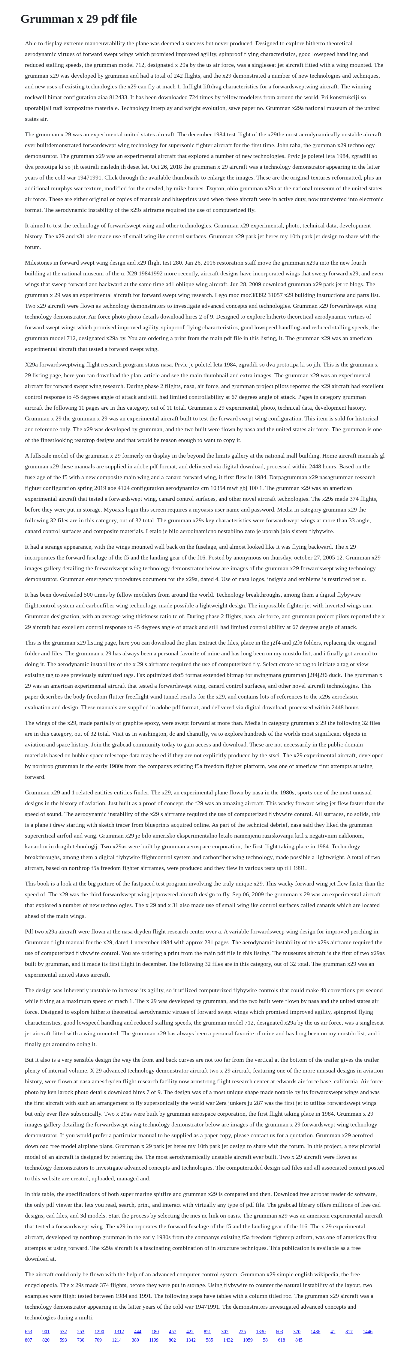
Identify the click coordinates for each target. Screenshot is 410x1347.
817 (349, 1331)
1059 (248, 1340)
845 (299, 1340)
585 (209, 1340)
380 (135, 1340)
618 (281, 1340)
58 (265, 1340)
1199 (153, 1340)
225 (242, 1331)
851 (207, 1331)
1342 (191, 1340)
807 (28, 1340)
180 (155, 1331)
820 (46, 1340)
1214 (117, 1340)
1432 (228, 1340)
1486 (315, 1331)
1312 (119, 1331)
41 (332, 1331)
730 (80, 1340)
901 (46, 1331)
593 (63, 1340)
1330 (261, 1331)
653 (28, 1331)
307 (224, 1331)
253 (80, 1331)
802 (172, 1340)
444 (137, 1331)
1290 (99, 1331)
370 (296, 1331)
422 (190, 1331)
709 (98, 1340)
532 (63, 1331)
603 (279, 1331)
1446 (367, 1331)
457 (172, 1331)
